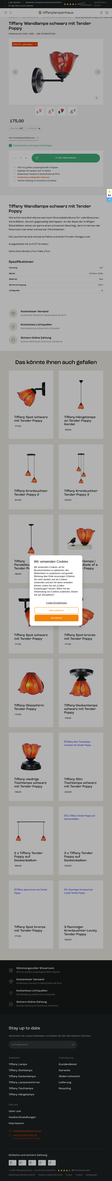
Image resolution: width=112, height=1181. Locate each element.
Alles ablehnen (56, 610)
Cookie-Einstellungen (56, 603)
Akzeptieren (56, 618)
